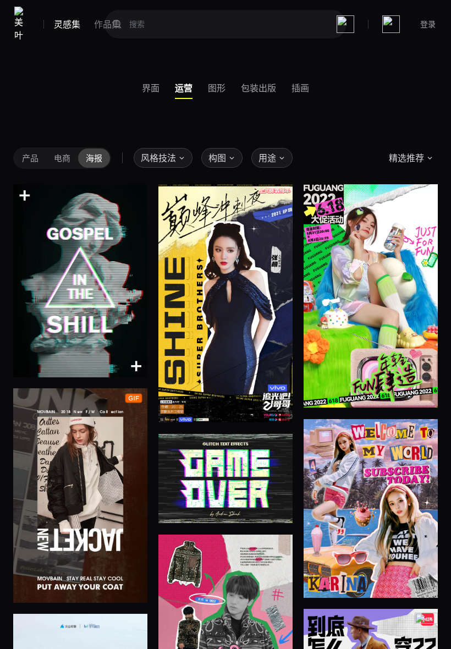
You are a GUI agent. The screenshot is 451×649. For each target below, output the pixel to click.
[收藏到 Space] (131, 361)
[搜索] (117, 24)
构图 (217, 158)
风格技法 (158, 158)
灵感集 (67, 24)
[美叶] (21, 24)
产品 (30, 157)
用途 (267, 158)
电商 (62, 157)
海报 (94, 157)
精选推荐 (406, 158)
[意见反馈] (426, 624)
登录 (428, 24)
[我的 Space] (391, 24)
